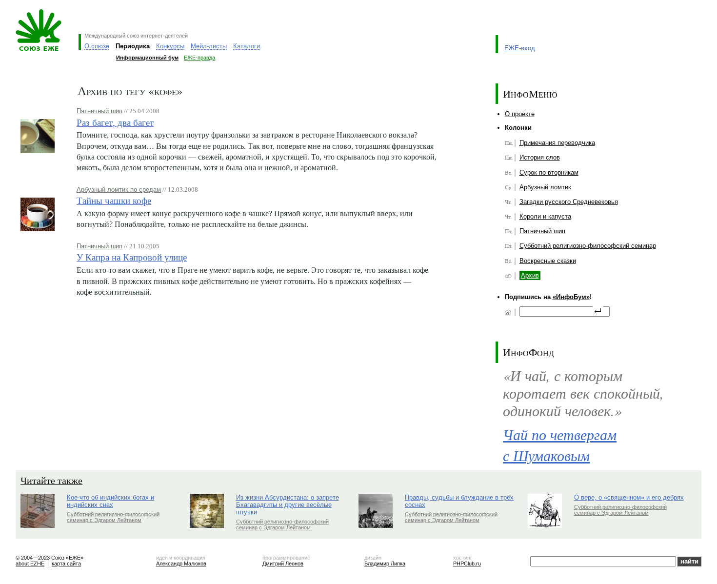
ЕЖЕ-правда (199, 57)
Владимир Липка (384, 563)
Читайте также (51, 480)
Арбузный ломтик (545, 187)
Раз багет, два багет (115, 122)
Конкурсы (170, 46)
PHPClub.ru (467, 563)
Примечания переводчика (557, 142)
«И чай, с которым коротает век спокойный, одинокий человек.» (583, 392)
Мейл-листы (209, 46)
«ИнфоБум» (571, 297)
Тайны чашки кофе (114, 200)
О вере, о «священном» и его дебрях (629, 497)
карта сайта (66, 563)
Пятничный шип (99, 111)
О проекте (520, 114)
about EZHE (30, 563)
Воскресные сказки (547, 260)
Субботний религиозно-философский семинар (587, 245)
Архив (530, 275)
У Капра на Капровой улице (132, 257)
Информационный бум (147, 57)
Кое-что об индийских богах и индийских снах (110, 501)
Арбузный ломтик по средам (119, 189)
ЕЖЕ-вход (519, 48)
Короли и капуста (545, 216)
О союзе (96, 46)
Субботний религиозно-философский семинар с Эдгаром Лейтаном (113, 517)
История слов (539, 157)
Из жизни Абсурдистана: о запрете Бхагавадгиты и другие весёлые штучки (287, 505)
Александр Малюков (181, 563)
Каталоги (246, 46)
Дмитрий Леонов (282, 563)
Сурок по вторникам (548, 172)
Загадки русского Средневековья (568, 201)
